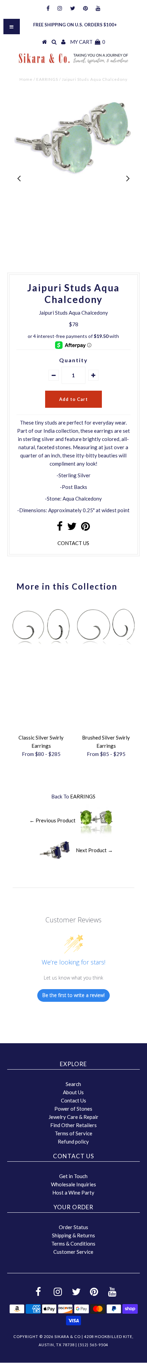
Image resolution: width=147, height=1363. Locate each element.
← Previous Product (52, 820)
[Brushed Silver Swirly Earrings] (106, 647)
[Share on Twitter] (72, 528)
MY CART (87, 42)
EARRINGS (47, 79)
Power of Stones (73, 1109)
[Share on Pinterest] (85, 528)
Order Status (73, 1227)
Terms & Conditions (73, 1243)
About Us (73, 1092)
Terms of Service (73, 1133)
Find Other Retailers (73, 1125)
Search (73, 1084)
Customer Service (73, 1252)
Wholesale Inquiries (73, 1184)
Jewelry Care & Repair (73, 1117)
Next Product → (94, 850)
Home (25, 79)
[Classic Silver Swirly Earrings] (41, 647)
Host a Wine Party (73, 1192)
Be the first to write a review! (73, 995)
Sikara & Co (67, 1336)
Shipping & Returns (73, 1235)
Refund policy (73, 1141)
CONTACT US (73, 543)
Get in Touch (73, 1176)
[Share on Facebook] (60, 528)
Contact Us (73, 1100)
